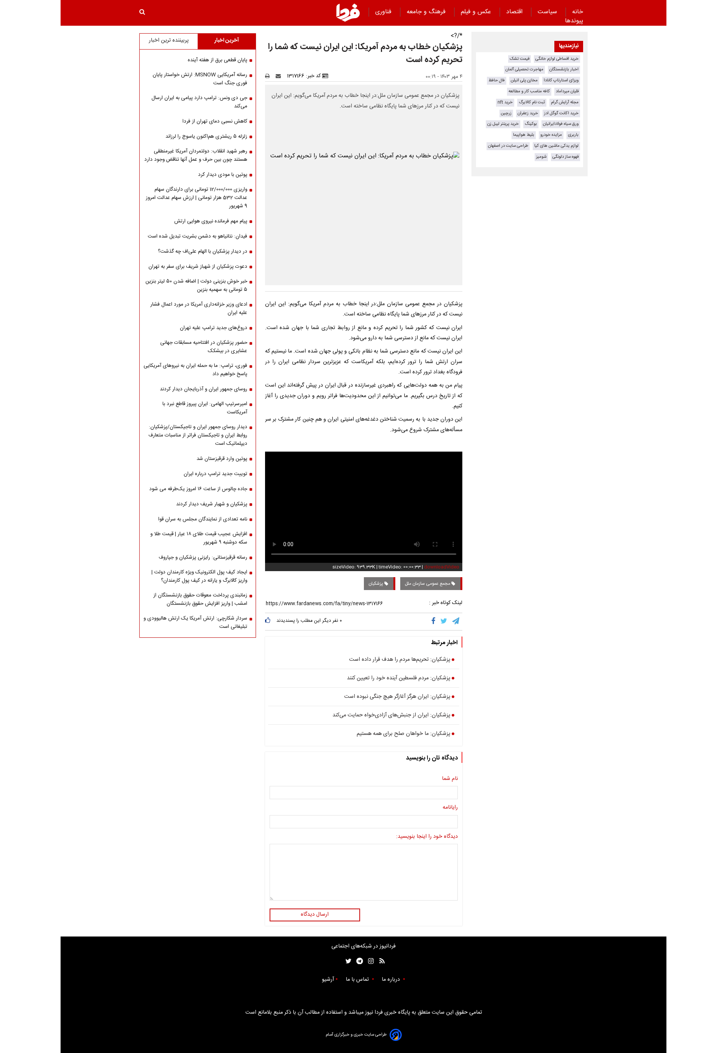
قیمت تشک (519, 58)
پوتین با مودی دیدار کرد (222, 175)
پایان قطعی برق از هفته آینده (217, 60)
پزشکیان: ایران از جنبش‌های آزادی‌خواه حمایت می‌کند (391, 715)
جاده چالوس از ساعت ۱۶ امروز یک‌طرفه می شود (198, 489)
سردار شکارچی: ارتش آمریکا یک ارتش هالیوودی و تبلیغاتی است (195, 622)
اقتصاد (515, 12)
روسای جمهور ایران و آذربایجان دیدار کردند (203, 389)
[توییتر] (444, 621)
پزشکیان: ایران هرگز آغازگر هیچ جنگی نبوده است (397, 697)
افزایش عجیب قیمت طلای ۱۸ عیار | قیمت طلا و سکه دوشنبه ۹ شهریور (198, 538)
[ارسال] (279, 76)
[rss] (379, 961)
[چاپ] (270, 76)
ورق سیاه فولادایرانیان (561, 123)
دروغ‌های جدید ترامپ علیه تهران (213, 328)
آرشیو (328, 979)
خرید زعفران (528, 113)
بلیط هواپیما (523, 134)
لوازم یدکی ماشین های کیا (556, 145)
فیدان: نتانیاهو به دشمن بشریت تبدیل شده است (197, 236)
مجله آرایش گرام (565, 102)
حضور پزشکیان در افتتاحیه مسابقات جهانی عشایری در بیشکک (203, 347)
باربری (573, 134)
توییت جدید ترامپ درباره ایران (215, 474)
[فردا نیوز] (348, 12)
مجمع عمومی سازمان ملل (428, 583)
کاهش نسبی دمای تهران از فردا (215, 121)
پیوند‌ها (574, 21)
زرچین (506, 113)
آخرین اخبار (226, 40)
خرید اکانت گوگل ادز (561, 113)
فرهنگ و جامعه (427, 12)
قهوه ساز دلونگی (565, 156)
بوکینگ (531, 123)
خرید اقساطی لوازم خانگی (557, 58)
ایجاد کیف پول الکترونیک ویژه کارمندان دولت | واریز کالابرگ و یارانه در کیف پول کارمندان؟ (199, 576)
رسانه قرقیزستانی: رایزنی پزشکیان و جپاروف (203, 557)
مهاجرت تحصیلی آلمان (524, 69)
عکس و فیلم (477, 12)
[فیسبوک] (434, 621)
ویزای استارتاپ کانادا (561, 80)
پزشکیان (376, 583)
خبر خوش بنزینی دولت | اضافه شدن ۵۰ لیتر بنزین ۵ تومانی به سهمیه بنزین (196, 285)
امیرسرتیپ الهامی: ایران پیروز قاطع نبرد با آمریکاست (204, 408)
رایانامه (450, 808)
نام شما (450, 779)
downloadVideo (441, 567)
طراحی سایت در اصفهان (508, 145)
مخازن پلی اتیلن (524, 80)
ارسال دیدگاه (315, 914)
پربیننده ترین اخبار (169, 40)
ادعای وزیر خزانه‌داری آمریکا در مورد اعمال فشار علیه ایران (198, 308)
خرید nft (505, 102)
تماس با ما (358, 979)
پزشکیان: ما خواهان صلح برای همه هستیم (403, 734)
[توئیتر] (346, 961)
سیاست (548, 12)
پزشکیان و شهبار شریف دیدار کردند (211, 504)
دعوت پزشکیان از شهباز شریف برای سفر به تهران (197, 266)
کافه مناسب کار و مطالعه (529, 91)
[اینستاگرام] (369, 961)
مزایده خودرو (551, 134)
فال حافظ (496, 80)
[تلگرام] (456, 621)
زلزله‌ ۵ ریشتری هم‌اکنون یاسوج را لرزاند (206, 136)
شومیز (541, 156)
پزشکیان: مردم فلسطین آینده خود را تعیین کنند (398, 678)
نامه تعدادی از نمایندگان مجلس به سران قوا (202, 519)
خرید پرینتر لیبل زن (503, 123)
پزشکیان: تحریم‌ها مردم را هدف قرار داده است (399, 660)
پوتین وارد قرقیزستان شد (222, 459)
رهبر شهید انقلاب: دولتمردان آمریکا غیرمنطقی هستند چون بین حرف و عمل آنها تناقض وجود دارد (195, 155)
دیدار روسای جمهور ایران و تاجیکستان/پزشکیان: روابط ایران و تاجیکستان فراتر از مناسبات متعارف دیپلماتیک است (197, 435)
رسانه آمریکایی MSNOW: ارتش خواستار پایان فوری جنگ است (200, 79)
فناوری (384, 12)
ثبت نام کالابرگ (532, 102)
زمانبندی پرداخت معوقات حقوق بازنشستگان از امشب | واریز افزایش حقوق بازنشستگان (200, 599)
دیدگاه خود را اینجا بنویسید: (427, 837)
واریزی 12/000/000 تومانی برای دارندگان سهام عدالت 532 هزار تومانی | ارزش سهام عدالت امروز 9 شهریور (196, 197)
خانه (577, 12)
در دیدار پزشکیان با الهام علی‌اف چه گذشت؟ (202, 251)
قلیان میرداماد (567, 91)
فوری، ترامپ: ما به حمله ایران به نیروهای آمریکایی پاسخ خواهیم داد (195, 370)
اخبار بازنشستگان (564, 69)
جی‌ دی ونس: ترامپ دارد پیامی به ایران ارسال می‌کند (199, 102)
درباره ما (391, 979)
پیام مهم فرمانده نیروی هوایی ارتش (210, 221)
